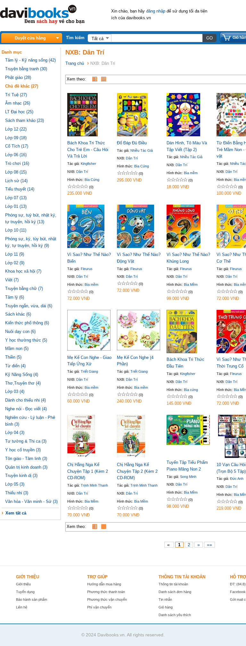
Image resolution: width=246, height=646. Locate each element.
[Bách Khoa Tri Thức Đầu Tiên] (182, 351)
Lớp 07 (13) (16, 197)
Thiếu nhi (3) (16, 492)
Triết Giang (89, 371)
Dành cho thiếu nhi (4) (25, 400)
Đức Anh (236, 478)
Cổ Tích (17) (16, 146)
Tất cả (97, 38)
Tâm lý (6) (14, 297)
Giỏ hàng (166, 607)
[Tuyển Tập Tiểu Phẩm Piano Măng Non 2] (188, 443)
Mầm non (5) (17, 348)
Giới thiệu (23, 584)
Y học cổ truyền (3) (23, 449)
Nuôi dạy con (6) (20, 331)
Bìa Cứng (92, 180)
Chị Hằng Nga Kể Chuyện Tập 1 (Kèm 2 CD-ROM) (87, 471)
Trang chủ (74, 63)
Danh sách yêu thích (175, 615)
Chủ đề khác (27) (21, 86)
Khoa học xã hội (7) (23, 271)
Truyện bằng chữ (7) (24, 288)
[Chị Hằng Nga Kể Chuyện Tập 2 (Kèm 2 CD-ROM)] (131, 456)
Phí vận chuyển (99, 607)
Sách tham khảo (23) (24, 120)
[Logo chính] (42, 22)
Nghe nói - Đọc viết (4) (26, 408)
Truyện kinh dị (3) (21, 475)
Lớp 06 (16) (16, 154)
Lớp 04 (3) (14, 432)
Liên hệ (21, 607)
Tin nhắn (165, 599)
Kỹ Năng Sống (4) (21, 374)
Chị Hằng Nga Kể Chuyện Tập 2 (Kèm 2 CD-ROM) (137, 471)
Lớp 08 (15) (16, 172)
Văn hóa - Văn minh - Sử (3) (31, 501)
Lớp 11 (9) (14, 254)
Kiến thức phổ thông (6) (27, 322)
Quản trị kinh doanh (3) (26, 467)
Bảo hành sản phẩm (31, 599)
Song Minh (188, 477)
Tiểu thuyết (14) (19, 189)
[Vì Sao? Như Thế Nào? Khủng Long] (184, 246)
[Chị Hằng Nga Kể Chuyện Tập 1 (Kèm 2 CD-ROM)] (81, 456)
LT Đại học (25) (19, 111)
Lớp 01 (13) (16, 206)
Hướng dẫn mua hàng (104, 584)
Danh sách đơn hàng (175, 592)
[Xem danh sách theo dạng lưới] (105, 79)
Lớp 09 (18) (16, 137)
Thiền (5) (13, 357)
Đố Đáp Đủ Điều (132, 142)
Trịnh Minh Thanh (94, 485)
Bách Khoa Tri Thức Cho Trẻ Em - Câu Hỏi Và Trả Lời (87, 149)
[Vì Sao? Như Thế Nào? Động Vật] (135, 246)
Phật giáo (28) (18, 77)
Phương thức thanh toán (106, 592)
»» (209, 544)
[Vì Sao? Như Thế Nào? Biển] (85, 246)
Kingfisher (88, 164)
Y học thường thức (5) (26, 340)
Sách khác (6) (18, 314)
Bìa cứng (191, 390)
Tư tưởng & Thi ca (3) (25, 441)
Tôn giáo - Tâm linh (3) (26, 458)
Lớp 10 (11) (15, 230)
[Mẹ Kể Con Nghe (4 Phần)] (138, 348)
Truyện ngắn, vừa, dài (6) (28, 305)
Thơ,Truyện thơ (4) (23, 383)
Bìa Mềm (191, 284)
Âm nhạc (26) (17, 103)
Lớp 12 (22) (16, 129)
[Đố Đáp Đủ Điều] (132, 134)
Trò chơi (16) (17, 163)
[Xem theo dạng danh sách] (96, 79)
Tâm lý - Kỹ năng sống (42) (30, 60)
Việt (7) (12, 279)
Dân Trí (82, 172)
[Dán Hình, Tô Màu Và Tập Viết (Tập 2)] (183, 134)
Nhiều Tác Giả (141, 150)
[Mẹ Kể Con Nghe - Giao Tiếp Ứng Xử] (89, 349)
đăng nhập (155, 11)
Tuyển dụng (25, 592)
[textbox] (156, 38)
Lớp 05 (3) (14, 484)
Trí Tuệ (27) (16, 94)
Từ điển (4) (15, 365)
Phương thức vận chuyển (107, 599)
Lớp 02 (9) (14, 262)
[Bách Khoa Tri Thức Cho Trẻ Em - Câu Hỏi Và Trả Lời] (82, 134)
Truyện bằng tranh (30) (26, 68)
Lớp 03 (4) (14, 391)
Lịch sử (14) (16, 180)
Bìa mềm (191, 173)
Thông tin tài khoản (173, 584)
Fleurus (87, 269)
